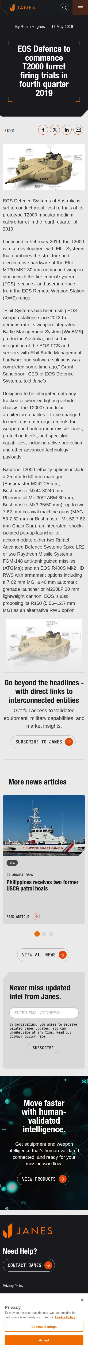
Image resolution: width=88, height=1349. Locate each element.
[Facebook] (43, 130)
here (41, 1036)
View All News (39, 954)
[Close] (82, 1300)
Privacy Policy (13, 1286)
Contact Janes (24, 1265)
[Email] (78, 130)
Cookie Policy (65, 1317)
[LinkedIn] (67, 130)
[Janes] (22, 7)
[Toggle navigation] (80, 7)
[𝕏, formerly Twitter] (55, 130)
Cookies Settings (44, 1327)
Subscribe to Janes (38, 741)
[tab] (37, 934)
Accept (44, 1340)
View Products (39, 1179)
